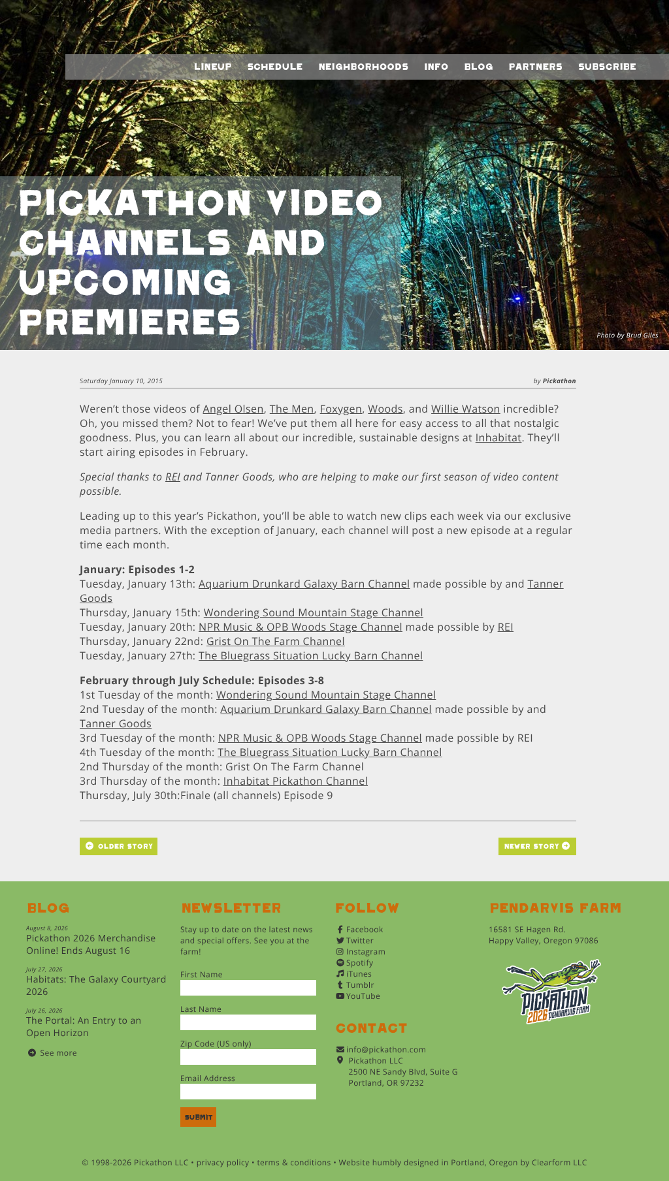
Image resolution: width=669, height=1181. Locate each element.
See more (59, 1052)
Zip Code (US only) (216, 1043)
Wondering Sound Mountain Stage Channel (313, 612)
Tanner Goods (116, 723)
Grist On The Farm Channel (275, 641)
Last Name (200, 1009)
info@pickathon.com (386, 1049)
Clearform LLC (559, 1162)
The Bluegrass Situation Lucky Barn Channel (311, 655)
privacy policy (223, 1162)
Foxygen (341, 409)
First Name (201, 974)
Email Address (207, 1078)
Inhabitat (499, 437)
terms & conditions (294, 1162)
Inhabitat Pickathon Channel (295, 781)
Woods (385, 409)
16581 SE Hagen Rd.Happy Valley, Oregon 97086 (543, 935)
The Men (292, 409)
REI (172, 476)
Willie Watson (465, 409)
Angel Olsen (233, 409)
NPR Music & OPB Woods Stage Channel (300, 627)
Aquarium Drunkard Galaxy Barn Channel (304, 583)
